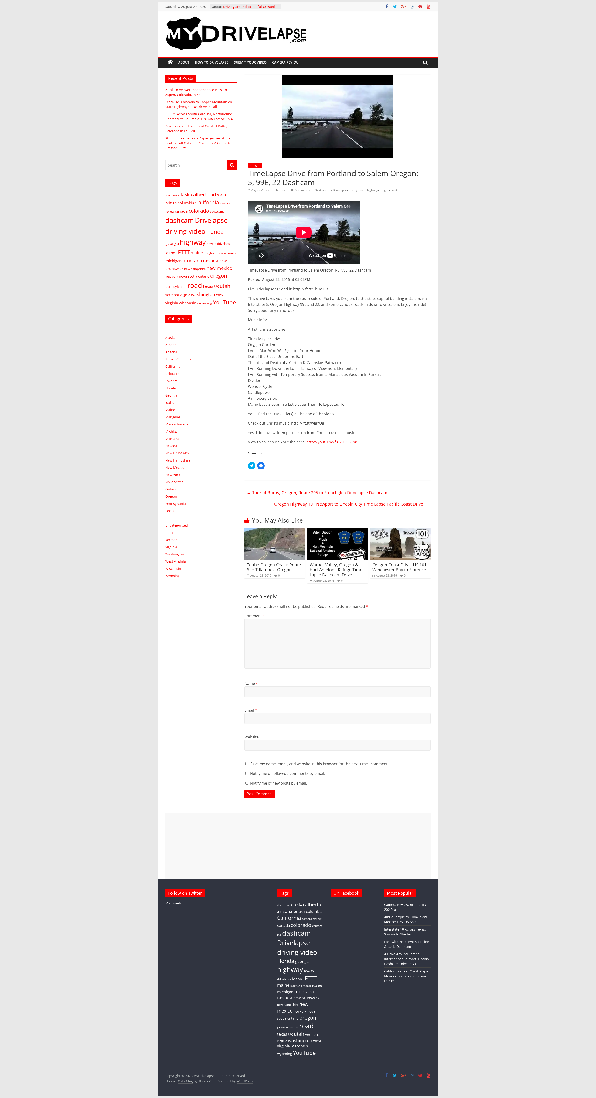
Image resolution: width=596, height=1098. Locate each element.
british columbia (179, 203)
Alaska (170, 337)
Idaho (169, 402)
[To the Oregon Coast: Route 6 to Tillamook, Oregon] (274, 531)
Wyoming (172, 576)
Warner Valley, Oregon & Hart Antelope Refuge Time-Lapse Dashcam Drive (337, 570)
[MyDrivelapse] (170, 62)
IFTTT (183, 252)
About (183, 62)
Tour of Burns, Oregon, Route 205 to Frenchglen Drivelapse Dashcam (317, 492)
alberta (201, 194)
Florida (215, 231)
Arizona (171, 352)
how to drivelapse (219, 243)
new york (171, 276)
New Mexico (174, 467)
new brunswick (306, 997)
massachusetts (226, 253)
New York (172, 475)
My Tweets (173, 903)
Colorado (172, 373)
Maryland (172, 417)
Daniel (284, 190)
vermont (172, 294)
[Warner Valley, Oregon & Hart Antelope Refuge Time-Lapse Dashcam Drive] (337, 531)
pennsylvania (175, 286)
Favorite (171, 381)
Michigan (172, 431)
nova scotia (188, 276)
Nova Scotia (174, 482)
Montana (172, 438)
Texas (169, 511)
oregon (384, 190)
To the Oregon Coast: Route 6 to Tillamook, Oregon (274, 567)
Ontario (171, 489)
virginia (185, 295)
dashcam (325, 190)
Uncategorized (176, 525)
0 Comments (303, 190)
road (394, 190)
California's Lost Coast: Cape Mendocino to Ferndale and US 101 (406, 976)
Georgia (171, 395)
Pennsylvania (175, 503)
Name (251, 683)
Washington (174, 554)
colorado (199, 210)
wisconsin (187, 303)
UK (216, 286)
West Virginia (175, 561)
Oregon (255, 165)
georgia (172, 243)
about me (171, 195)
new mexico (219, 268)
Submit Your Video (250, 62)
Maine (170, 410)
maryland (210, 253)
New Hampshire (177, 460)
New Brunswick (177, 453)
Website (251, 737)
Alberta (171, 345)
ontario (203, 276)
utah (225, 286)
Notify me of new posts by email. (278, 783)
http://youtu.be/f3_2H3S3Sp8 (331, 442)
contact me (217, 211)
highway (372, 190)
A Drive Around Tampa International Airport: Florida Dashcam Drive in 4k (406, 959)
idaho (170, 252)
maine (197, 252)
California (207, 202)
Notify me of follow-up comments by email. (287, 773)
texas (208, 286)
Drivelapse (340, 190)
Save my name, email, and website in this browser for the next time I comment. (320, 763)
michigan (173, 260)
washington (203, 294)
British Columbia (178, 359)
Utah (169, 532)
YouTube (224, 302)
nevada (210, 260)
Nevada (171, 446)
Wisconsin (173, 568)
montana (192, 260)
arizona (218, 194)
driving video (357, 190)
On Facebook (346, 893)
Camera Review (285, 62)
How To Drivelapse (211, 62)
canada (181, 211)
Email (250, 710)
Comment (254, 616)
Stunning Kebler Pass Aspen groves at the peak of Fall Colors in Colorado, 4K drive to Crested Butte (198, 143)
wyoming (204, 303)
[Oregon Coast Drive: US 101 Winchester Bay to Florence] (400, 531)
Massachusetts (177, 424)
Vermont (172, 539)
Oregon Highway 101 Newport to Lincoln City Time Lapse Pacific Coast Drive (351, 504)
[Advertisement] (298, 846)
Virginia (171, 547)
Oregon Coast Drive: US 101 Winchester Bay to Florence (399, 567)
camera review (311, 919)
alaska (185, 194)
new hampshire (195, 269)
